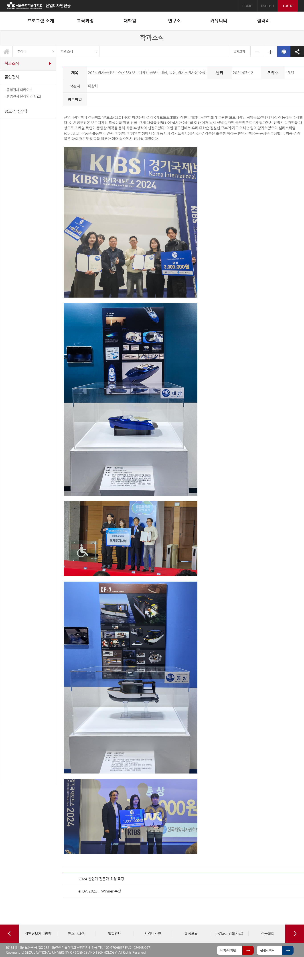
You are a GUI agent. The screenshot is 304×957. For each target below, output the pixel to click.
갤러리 (21, 51)
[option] (38, 934)
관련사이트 (267, 950)
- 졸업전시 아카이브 (18, 90)
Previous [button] (9, 934)
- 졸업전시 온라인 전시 (21, 96)
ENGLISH (267, 6)
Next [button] (294, 934)
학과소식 (67, 51)
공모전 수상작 (16, 111)
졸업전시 (12, 77)
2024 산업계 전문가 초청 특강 (101, 879)
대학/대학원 (228, 950)
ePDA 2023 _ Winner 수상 (99, 891)
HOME (247, 6)
